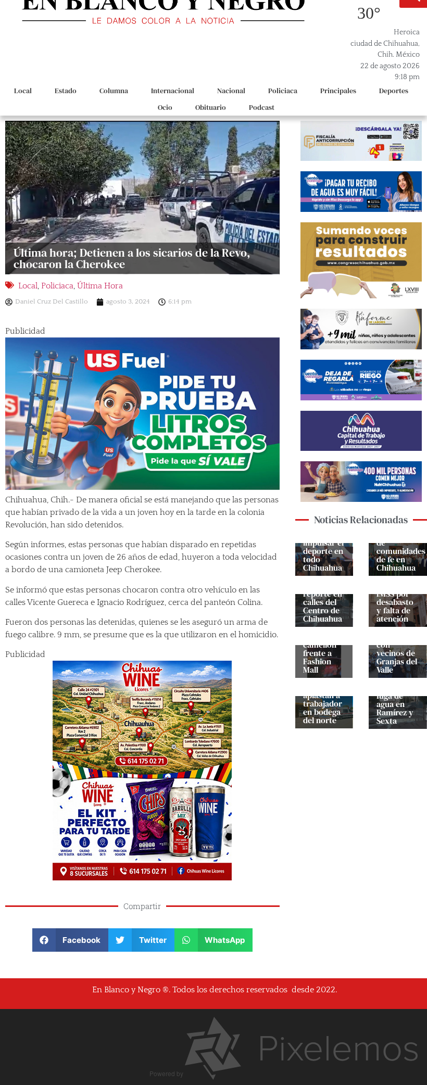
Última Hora (100, 286)
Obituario (210, 107)
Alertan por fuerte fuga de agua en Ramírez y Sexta (395, 699)
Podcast (261, 107)
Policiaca (282, 90)
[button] (70, 940)
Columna (113, 90)
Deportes (393, 90)
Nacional (231, 90)
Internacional (172, 90)
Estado (66, 90)
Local (23, 90)
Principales (338, 90)
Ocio (165, 107)
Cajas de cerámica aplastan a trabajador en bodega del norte (322, 699)
